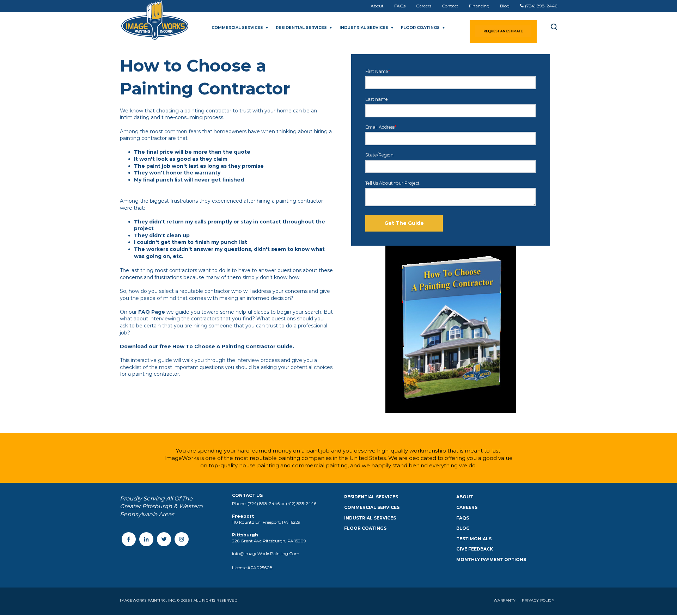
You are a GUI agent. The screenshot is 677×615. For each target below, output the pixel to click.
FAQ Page (151, 312)
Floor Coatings (420, 27)
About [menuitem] (377, 5)
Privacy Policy (538, 600)
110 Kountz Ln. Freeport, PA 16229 (266, 522)
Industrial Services (364, 27)
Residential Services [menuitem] (371, 496)
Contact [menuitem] (450, 5)
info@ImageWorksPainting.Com (265, 553)
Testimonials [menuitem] (474, 538)
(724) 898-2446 (541, 5)
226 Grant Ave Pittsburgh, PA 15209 (269, 540)
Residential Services (301, 27)
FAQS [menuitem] (462, 518)
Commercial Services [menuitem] (372, 507)
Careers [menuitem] (423, 5)
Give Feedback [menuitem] (474, 549)
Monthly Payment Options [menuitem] (491, 559)
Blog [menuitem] (505, 5)
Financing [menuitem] (479, 5)
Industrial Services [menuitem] (370, 518)
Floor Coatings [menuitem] (365, 528)
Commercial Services (237, 27)
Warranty (505, 600)
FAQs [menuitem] (399, 5)
